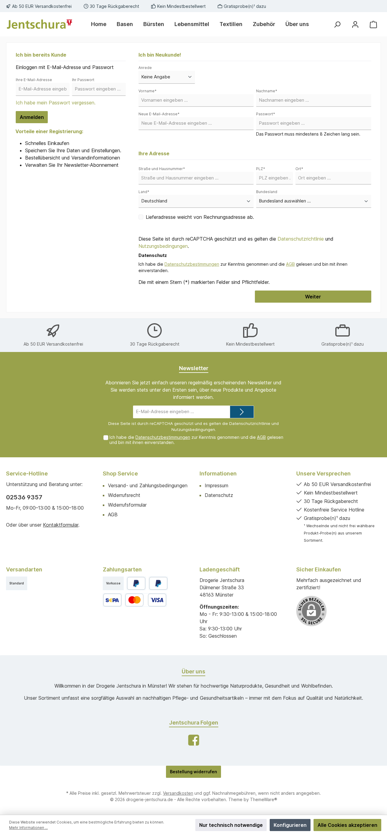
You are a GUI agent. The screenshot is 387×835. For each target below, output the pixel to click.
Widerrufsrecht (124, 495)
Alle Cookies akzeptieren (347, 825)
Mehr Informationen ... (28, 827)
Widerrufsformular (127, 505)
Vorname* (147, 91)
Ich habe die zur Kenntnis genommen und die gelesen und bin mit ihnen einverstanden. (196, 440)
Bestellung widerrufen (193, 771)
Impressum (216, 485)
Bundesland (266, 191)
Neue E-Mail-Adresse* (159, 114)
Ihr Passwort (83, 79)
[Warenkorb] (373, 24)
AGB (290, 264)
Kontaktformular (60, 525)
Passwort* (265, 114)
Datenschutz (219, 495)
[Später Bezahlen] (158, 583)
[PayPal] (136, 583)
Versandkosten (178, 793)
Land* (143, 191)
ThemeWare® (263, 799)
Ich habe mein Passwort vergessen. (56, 103)
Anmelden (32, 117)
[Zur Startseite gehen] (39, 24)
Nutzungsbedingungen (163, 246)
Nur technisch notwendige (231, 825)
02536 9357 (24, 497)
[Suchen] (337, 24)
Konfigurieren (290, 825)
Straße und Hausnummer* (161, 168)
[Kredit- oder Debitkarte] (146, 600)
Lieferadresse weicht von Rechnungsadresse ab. (200, 217)
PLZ (260, 168)
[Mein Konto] (355, 24)
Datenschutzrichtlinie (301, 239)
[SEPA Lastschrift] (112, 600)
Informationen (218, 473)
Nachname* (266, 91)
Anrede (145, 67)
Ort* (299, 168)
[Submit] (242, 412)
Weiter (313, 297)
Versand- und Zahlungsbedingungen (147, 485)
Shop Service (120, 473)
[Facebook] (193, 740)
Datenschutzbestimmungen (191, 264)
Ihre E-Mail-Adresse (34, 79)
